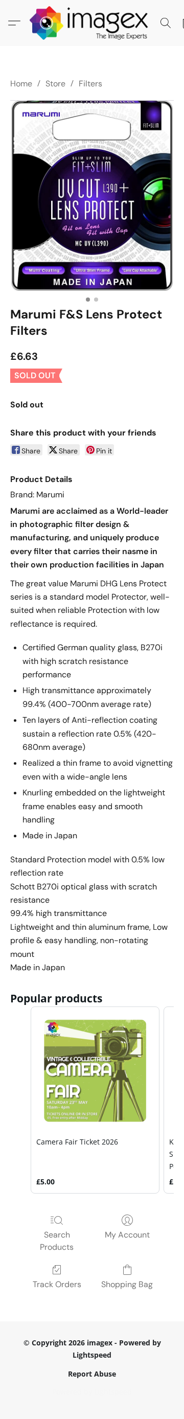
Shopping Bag (127, 1284)
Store (55, 83)
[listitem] (95, 1100)
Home (21, 83)
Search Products (57, 1240)
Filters (90, 83)
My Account (127, 1234)
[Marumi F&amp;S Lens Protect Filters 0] (92, 195)
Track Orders (57, 1284)
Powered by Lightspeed (92, 1392)
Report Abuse (92, 1374)
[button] (92, 23)
